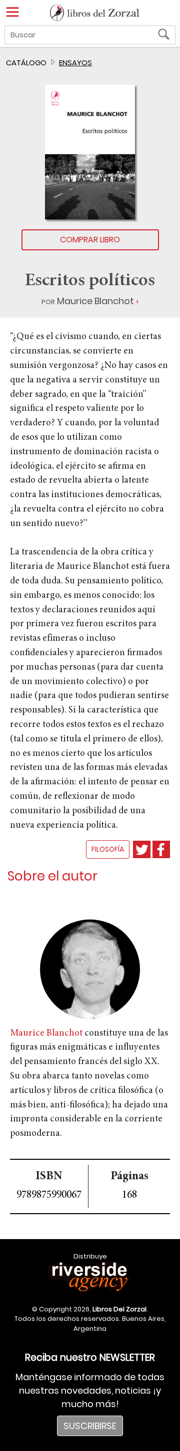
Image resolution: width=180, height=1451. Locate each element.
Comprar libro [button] (90, 239)
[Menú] (12, 12)
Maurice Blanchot (95, 301)
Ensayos (75, 62)
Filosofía (108, 849)
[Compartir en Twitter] (141, 849)
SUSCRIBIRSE (90, 1426)
